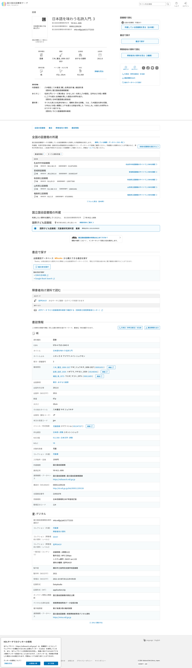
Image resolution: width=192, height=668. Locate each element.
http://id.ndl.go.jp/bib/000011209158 (68, 488)
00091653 (99, 367)
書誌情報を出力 (129, 78)
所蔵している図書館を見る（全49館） (140, 27)
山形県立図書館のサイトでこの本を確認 (141, 187)
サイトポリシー (100, 661)
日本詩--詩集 (58, 432)
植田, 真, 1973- (59, 376)
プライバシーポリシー (84, 661)
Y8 (54, 443)
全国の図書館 (40, 127)
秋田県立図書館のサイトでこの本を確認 (141, 179)
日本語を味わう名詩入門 (63, 350)
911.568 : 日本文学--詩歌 (63, 437)
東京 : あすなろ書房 (61, 382)
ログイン (186, 6)
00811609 (88, 376)
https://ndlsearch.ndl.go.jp (64, 479)
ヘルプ (176, 6)
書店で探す (140, 41)
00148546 (93, 371)
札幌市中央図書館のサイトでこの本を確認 (140, 164)
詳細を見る (99, 71)
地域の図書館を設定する (148, 146)
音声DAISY (42, 300)
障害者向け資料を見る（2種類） (140, 55)
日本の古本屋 (40, 275)
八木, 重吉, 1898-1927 (62, 367)
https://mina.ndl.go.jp (62, 617)
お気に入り (126, 69)
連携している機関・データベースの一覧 (109, 142)
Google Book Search (44, 278)
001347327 (77, 426)
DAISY (55, 536)
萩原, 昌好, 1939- (60, 371)
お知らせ (71, 661)
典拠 (110, 367)
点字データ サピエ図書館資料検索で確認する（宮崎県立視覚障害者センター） (69, 310)
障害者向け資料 (62, 127)
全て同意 (51, 663)
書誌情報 (75, 127)
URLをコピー (134, 69)
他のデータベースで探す (132, 82)
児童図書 (56, 426)
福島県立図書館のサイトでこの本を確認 (141, 195)
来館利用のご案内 (86, 222)
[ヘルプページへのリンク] (43, 41)
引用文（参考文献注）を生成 (134, 74)
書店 (50, 127)
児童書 (55, 454)
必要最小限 (33, 663)
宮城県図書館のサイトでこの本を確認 (142, 172)
